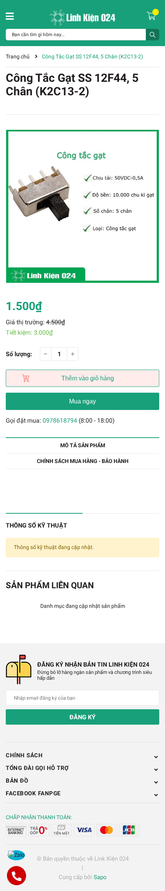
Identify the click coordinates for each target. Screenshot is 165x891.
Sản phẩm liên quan (50, 585)
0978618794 (60, 420)
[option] (82, 206)
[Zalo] (16, 855)
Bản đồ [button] (17, 780)
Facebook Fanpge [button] (33, 793)
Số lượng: (19, 354)
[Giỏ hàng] (152, 15)
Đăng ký (82, 717)
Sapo (100, 877)
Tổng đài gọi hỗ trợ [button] (37, 768)
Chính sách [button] (24, 755)
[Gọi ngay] (16, 875)
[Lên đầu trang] (151, 854)
